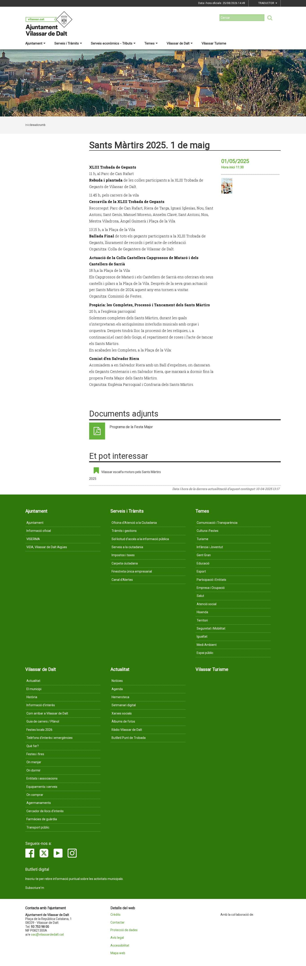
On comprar (34, 795)
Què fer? (32, 746)
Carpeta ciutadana (125, 563)
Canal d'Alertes (122, 579)
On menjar (33, 762)
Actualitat (33, 681)
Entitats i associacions (42, 778)
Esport (201, 571)
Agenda (117, 689)
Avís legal (117, 937)
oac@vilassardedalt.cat (47, 934)
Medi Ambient (207, 645)
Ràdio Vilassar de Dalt (127, 729)
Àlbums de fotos (123, 721)
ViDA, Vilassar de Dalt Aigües (46, 547)
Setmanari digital (124, 705)
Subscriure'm (34, 888)
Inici (27, 125)
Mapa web (117, 953)
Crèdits (115, 914)
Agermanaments (38, 803)
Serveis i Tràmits (66, 43)
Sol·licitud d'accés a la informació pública (140, 539)
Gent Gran (204, 555)
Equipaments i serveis (41, 786)
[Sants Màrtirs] (226, 186)
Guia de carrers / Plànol (42, 721)
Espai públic (205, 653)
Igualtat (202, 636)
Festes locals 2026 (39, 729)
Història (31, 697)
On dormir (33, 770)
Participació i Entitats (211, 579)
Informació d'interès (40, 705)
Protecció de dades (124, 930)
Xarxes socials (122, 713)
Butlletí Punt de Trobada (129, 738)
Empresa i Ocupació (211, 588)
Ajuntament (33, 43)
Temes (149, 43)
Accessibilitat (119, 945)
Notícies (117, 681)
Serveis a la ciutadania (127, 547)
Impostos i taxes (123, 555)
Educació (203, 563)
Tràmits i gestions (124, 531)
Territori (202, 620)
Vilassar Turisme (214, 43)
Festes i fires (35, 754)
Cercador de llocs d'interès (45, 811)
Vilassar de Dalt (178, 43)
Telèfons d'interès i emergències (49, 738)
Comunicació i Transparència (217, 522)
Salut (200, 596)
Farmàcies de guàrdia (41, 819)
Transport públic (37, 827)
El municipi (33, 689)
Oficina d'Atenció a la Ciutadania (134, 522)
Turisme (202, 539)
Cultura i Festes (207, 531)
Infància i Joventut (210, 547)
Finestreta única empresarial (132, 571)
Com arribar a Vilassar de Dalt (47, 713)
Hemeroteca (120, 697)
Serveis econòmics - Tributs (111, 43)
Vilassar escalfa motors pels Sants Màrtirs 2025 (125, 475)
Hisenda (202, 612)
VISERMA (33, 539)
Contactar (117, 922)
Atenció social (206, 604)
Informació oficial (38, 531)
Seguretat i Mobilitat (211, 628)
